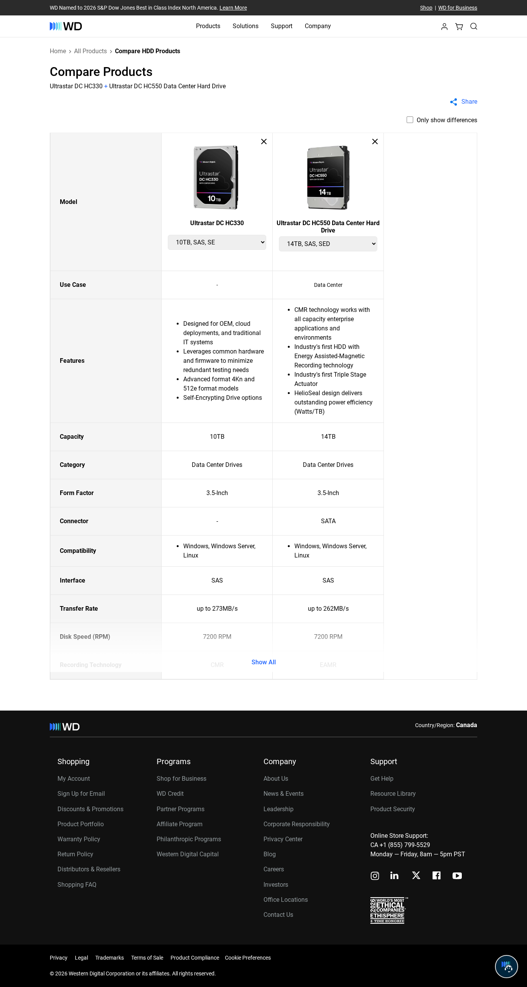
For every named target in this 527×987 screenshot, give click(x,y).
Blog (270, 854)
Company (318, 26)
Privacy (59, 958)
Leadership (279, 809)
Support (281, 26)
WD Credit (170, 793)
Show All (264, 662)
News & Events (284, 793)
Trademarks (109, 958)
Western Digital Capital (188, 854)
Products (208, 26)
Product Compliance (195, 958)
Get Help (382, 778)
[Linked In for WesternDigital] (395, 876)
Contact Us (278, 914)
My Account (73, 778)
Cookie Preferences (248, 958)
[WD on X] (416, 876)
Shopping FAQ (76, 884)
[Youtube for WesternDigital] (457, 876)
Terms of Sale (147, 958)
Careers (274, 869)
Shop (426, 8)
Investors (276, 884)
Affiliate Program (180, 824)
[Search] (473, 26)
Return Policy (75, 854)
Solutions (245, 26)
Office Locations (286, 899)
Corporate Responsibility (297, 824)
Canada (466, 725)
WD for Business (457, 8)
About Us (276, 778)
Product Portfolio (80, 824)
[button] (444, 28)
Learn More (233, 8)
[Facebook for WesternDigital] (437, 876)
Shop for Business (181, 778)
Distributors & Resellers (88, 869)
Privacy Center (283, 839)
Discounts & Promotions (90, 809)
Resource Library (393, 793)
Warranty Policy (78, 839)
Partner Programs (180, 809)
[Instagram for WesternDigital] (375, 876)
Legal (81, 958)
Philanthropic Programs (189, 839)
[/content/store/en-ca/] (66, 26)
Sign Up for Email (81, 793)
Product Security (392, 809)
